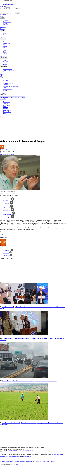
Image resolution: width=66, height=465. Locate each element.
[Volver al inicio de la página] (1, 117)
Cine (4, 60)
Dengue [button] (2, 234)
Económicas (3, 27)
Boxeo (5, 42)
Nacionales (3, 14)
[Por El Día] (2, 148)
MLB (4, 47)
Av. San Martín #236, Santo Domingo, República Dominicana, (16, 461)
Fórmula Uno (6, 43)
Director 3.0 (6, 23)
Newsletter (2, 93)
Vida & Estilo (3, 64)
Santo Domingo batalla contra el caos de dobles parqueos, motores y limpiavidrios (29, 381)
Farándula (5, 62)
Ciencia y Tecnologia (8, 70)
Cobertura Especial (8, 83)
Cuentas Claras (7, 22)
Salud (1, 74)
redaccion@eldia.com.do (48, 461)
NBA (4, 49)
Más (1, 76)
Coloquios (5, 84)
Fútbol (5, 44)
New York (5, 34)
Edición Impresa (7, 89)
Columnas (5, 20)
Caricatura (5, 87)
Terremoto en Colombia (8, 4)
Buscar (17, 8)
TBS (4, 50)
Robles (5, 90)
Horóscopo (6, 80)
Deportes (2, 37)
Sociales (5, 72)
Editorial (5, 24)
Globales (2, 29)
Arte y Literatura (7, 69)
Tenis (4, 52)
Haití (4, 33)
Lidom (5, 46)
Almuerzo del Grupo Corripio (10, 86)
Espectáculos (3, 56)
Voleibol (5, 53)
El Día (2, 149)
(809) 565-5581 (27, 456)
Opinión (2, 16)
